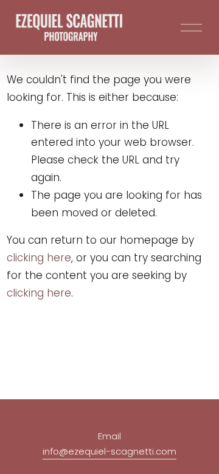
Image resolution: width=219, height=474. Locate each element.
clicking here (39, 257)
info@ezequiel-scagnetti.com (109, 451)
